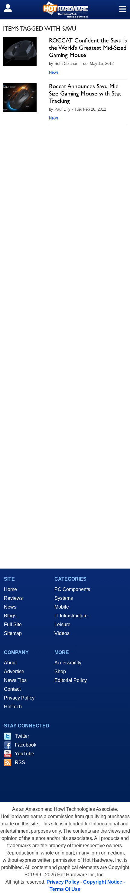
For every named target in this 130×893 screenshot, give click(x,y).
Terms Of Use (65, 889)
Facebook (25, 744)
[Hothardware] (65, 10)
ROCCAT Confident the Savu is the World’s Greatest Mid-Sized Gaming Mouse (88, 48)
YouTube (24, 753)
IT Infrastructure (71, 615)
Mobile (61, 606)
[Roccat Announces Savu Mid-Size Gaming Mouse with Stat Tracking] (20, 97)
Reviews (13, 598)
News (54, 72)
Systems (63, 598)
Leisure (62, 624)
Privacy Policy (19, 697)
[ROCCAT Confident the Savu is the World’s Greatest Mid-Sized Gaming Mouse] (20, 51)
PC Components (72, 589)
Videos (62, 633)
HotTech (13, 706)
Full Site (13, 624)
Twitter (22, 736)
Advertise (14, 671)
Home (10, 589)
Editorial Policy (70, 680)
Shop (60, 671)
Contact (12, 689)
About (10, 662)
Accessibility (67, 662)
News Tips (15, 680)
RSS (20, 762)
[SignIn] (11, 8)
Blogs (10, 615)
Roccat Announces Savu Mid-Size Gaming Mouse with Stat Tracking (85, 93)
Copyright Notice (102, 882)
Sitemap (13, 633)
